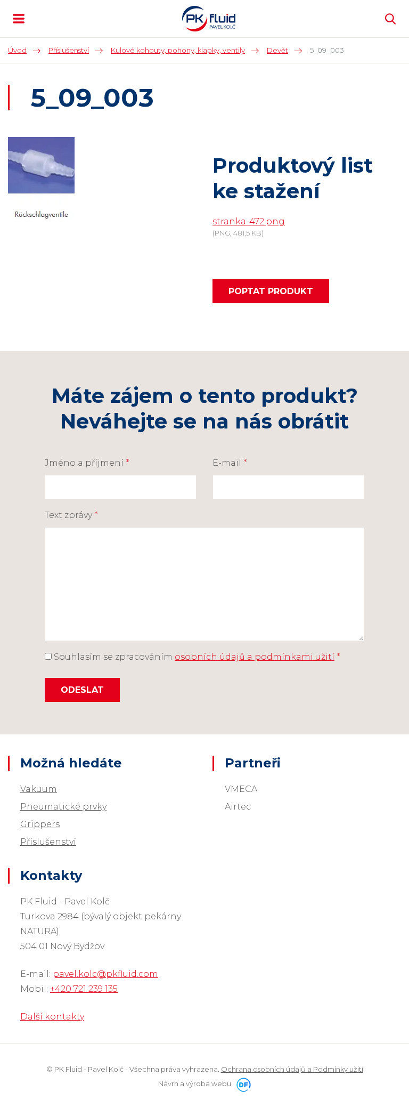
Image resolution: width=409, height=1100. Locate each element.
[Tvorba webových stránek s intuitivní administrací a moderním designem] (242, 1083)
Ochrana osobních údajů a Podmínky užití (292, 1069)
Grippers (40, 824)
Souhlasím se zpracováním (196, 657)
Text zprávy (71, 515)
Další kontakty (52, 1017)
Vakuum (38, 789)
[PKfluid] (208, 18)
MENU (18, 18)
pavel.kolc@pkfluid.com (105, 974)
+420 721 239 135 (84, 989)
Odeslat (82, 690)
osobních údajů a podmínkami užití (254, 657)
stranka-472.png (248, 221)
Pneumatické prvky (63, 807)
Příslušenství (48, 842)
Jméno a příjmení (87, 463)
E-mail (229, 463)
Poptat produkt (270, 291)
